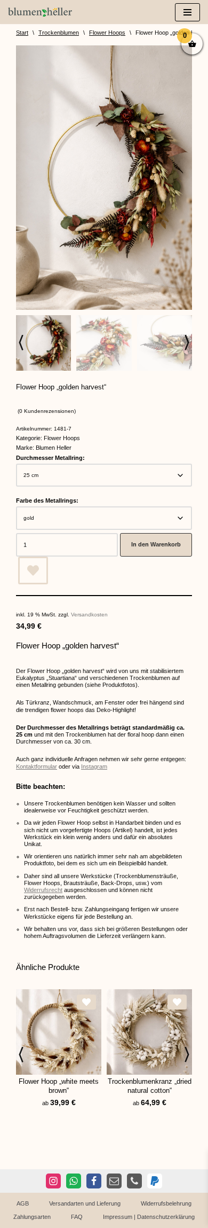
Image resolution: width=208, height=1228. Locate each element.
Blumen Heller (53, 447)
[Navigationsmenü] (187, 12)
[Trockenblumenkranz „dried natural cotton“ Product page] (149, 1032)
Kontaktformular (36, 766)
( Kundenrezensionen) (47, 411)
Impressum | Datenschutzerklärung (149, 1217)
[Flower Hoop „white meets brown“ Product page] (58, 1032)
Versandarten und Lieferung (85, 1203)
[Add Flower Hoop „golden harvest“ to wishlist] (33, 570)
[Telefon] (134, 1181)
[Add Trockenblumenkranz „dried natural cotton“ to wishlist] (177, 1002)
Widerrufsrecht (43, 890)
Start (22, 32)
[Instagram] (53, 1181)
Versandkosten (89, 614)
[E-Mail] (114, 1181)
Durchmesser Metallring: (50, 458)
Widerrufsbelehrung (166, 1203)
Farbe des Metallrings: (47, 500)
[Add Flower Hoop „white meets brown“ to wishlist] (86, 1002)
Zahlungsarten (32, 1217)
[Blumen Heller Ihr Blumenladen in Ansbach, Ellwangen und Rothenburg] (40, 12)
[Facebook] (93, 1181)
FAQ (77, 1217)
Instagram (94, 766)
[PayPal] (154, 1181)
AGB (23, 1203)
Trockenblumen (58, 32)
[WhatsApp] (73, 1181)
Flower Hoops (107, 32)
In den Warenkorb (156, 544)
